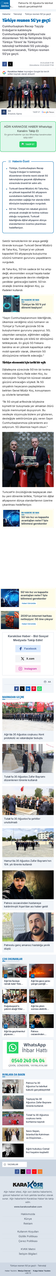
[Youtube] (34, 1171)
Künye (28, 1218)
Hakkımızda (28, 1214)
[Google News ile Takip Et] (48, 112)
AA (15, 112)
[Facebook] (17, 1171)
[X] (23, 1171)
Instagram (30, 668)
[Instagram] (28, 1171)
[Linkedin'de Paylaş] (28, 688)
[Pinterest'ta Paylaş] (33, 688)
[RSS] (40, 1171)
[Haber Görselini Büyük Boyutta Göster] (28, 92)
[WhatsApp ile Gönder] (39, 688)
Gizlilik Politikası (28, 1236)
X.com (30, 658)
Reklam (28, 1223)
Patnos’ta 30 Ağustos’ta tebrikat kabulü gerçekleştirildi (30, 5)
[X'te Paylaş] (10, 64)
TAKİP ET (29, 144)
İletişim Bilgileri (28, 1253)
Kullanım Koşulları (28, 1231)
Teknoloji (17, 14)
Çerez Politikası (28, 1241)
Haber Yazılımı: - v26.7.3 (27, 1272)
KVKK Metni (28, 1249)
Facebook (30, 648)
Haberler (6, 14)
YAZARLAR (12, 1164)
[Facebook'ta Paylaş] (4, 64)
